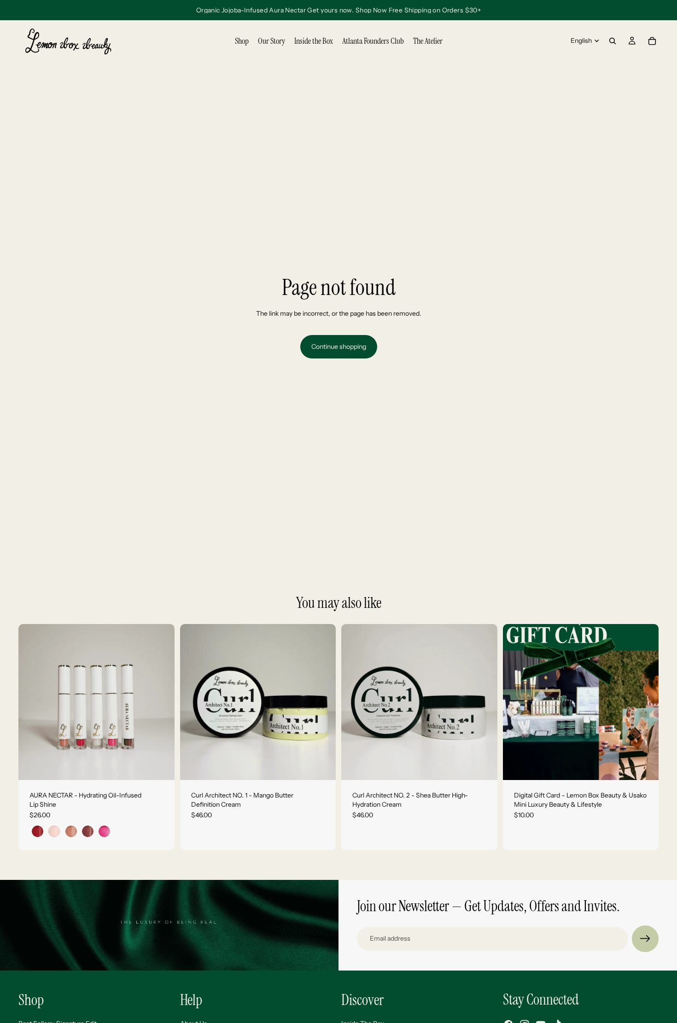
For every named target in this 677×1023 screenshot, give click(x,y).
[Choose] (160, 765)
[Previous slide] (32, 702)
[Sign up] (645, 938)
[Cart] (652, 41)
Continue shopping (338, 346)
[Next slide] (161, 702)
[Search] (612, 41)
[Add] (321, 765)
